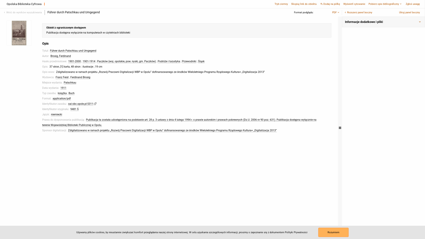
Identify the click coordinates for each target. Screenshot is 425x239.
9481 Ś (74, 109)
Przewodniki (189, 61)
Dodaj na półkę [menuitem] (331, 3)
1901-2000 (74, 61)
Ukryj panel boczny (409, 12)
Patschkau (70, 82)
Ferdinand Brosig (80, 77)
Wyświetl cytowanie (354, 3)
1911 (63, 87)
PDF (334, 12)
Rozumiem (333, 232)
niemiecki (56, 114)
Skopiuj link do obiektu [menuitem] (304, 3)
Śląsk (201, 61)
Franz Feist (62, 77)
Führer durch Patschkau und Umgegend (73, 50)
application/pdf (62, 98)
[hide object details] (340, 128)
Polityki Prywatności (296, 232)
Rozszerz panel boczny (359, 12)
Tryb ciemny (281, 3)
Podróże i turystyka (169, 61)
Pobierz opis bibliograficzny (384, 3)
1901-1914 (89, 61)
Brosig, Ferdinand (60, 56)
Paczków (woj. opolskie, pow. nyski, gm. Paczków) (126, 61)
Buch (72, 93)
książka (62, 93)
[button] (383, 22)
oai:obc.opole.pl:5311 (80, 103)
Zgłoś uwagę (413, 3)
